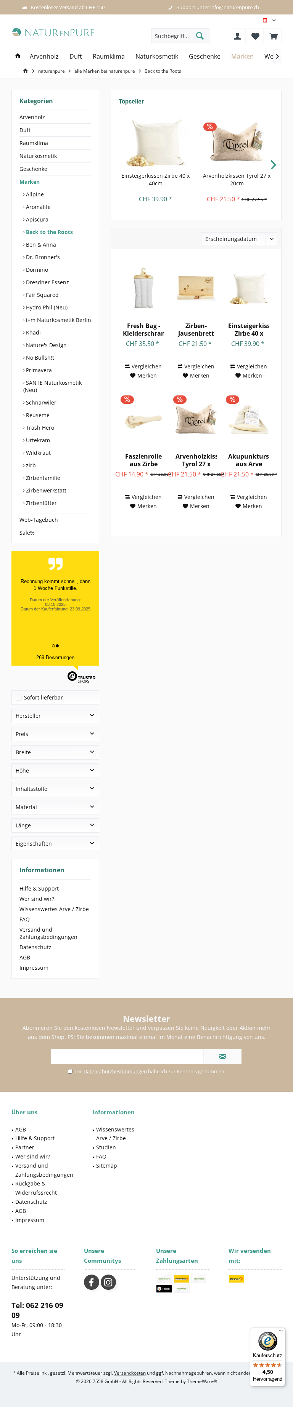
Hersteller (28, 715)
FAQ (24, 919)
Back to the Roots (48, 232)
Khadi (32, 332)
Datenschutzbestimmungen (115, 1071)
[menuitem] (274, 35)
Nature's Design (45, 345)
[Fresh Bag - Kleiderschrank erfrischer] (143, 288)
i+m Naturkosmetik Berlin (57, 319)
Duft (25, 130)
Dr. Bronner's (42, 257)
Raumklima (33, 143)
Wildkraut (37, 452)
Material (26, 807)
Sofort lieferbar (43, 697)
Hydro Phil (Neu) (46, 307)
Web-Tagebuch (38, 519)
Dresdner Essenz (46, 282)
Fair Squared (41, 294)
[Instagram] (108, 1282)
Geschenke (33, 168)
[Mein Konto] (238, 35)
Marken (29, 181)
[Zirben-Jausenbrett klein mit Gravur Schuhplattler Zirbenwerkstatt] (196, 288)
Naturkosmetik (38, 155)
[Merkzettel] (256, 35)
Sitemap (106, 1165)
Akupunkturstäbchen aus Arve (248, 460)
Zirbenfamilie (42, 477)
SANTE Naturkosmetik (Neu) (52, 386)
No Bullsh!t (39, 357)
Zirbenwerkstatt (45, 490)
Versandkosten (130, 1373)
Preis (22, 734)
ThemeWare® (202, 1381)
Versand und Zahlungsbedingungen (48, 933)
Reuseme (37, 415)
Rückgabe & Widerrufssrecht (36, 1188)
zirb (30, 465)
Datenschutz (35, 947)
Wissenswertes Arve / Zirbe (54, 909)
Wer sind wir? (36, 898)
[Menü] (280, 1332)
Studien (106, 1147)
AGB (24, 957)
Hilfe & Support (39, 888)
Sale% (27, 532)
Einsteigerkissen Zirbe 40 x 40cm (155, 179)
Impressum (33, 967)
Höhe (22, 770)
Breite (23, 752)
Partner (24, 1147)
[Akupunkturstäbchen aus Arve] (248, 418)
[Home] (17, 56)
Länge (23, 825)
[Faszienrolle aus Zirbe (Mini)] (143, 418)
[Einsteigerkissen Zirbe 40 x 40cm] (155, 141)
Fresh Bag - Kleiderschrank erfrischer (143, 329)
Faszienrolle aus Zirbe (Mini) (143, 460)
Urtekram (37, 440)
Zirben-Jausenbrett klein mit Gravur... (196, 329)
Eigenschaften (34, 843)
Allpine (34, 194)
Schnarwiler (40, 402)
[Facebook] (91, 1282)
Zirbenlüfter (40, 503)
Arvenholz (32, 117)
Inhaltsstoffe (31, 788)
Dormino (36, 269)
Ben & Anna (40, 244)
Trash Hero (39, 427)
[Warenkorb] (274, 35)
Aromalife (37, 206)
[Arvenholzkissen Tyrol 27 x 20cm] (237, 141)
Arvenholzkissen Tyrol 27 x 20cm (236, 179)
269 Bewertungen (55, 657)
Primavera (38, 370)
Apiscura (36, 219)
